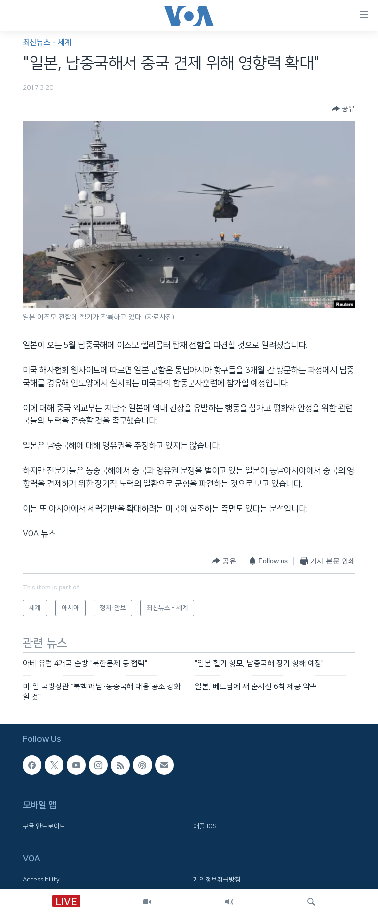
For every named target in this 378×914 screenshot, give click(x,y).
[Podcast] (142, 765)
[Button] (343, 108)
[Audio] (229, 901)
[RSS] (120, 765)
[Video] (147, 901)
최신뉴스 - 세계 (47, 42)
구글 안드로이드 (44, 826)
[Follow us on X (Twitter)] (54, 765)
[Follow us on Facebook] (32, 765)
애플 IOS (205, 826)
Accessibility (41, 880)
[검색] (311, 901)
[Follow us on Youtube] (76, 765)
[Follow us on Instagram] (98, 765)
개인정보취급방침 (217, 880)
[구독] (164, 765)
